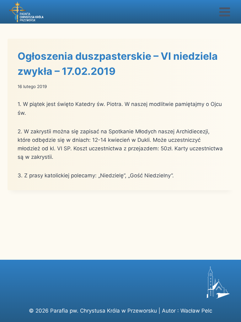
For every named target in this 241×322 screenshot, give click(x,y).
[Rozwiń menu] (224, 12)
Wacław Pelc (196, 311)
